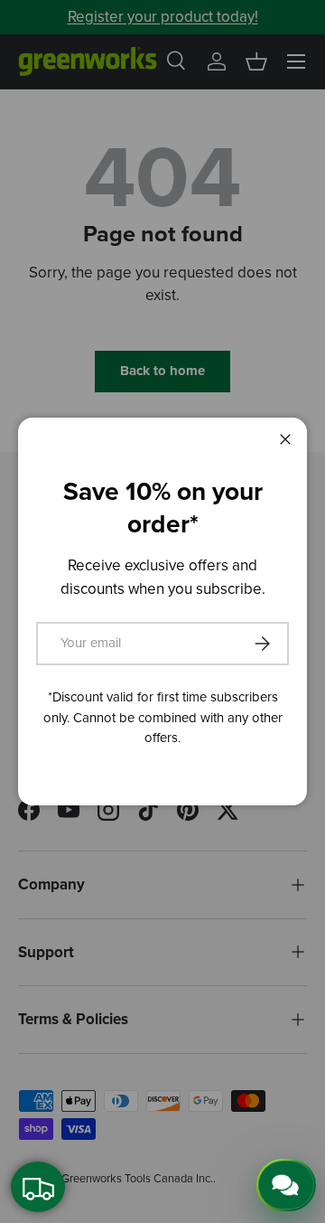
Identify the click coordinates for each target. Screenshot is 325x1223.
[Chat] (286, 1185)
